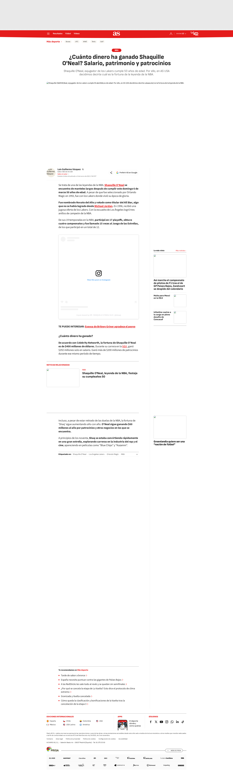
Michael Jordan (103, 206)
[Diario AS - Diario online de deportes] (116, 34)
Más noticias (180, 251)
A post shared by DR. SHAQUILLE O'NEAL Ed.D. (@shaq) (98, 315)
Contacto (50, 739)
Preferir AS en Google (128, 173)
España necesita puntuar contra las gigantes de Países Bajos (91, 680)
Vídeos (77, 34)
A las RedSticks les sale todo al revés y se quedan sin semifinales (93, 684)
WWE (85, 42)
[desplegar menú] (48, 33)
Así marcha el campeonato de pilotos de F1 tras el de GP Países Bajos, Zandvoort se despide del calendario (169, 285)
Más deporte (53, 41)
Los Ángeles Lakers (96, 454)
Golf (101, 42)
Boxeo (68, 42)
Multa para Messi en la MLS (162, 296)
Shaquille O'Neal (114, 185)
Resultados (57, 34)
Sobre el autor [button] (62, 174)
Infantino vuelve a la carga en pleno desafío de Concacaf (162, 316)
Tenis (94, 42)
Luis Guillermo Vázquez (69, 169)
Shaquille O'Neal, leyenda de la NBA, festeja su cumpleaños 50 (109, 374)
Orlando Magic (113, 454)
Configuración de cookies (107, 739)
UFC (76, 42)
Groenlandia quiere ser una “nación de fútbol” (169, 443)
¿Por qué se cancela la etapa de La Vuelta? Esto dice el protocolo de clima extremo (98, 690)
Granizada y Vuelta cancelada (75, 696)
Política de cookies (89, 739)
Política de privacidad (73, 739)
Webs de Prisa (176, 750)
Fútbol (68, 34)
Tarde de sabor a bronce (73, 675)
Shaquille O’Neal (79, 454)
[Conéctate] (171, 33)
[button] (111, 172)
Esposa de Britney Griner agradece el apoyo (110, 326)
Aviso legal (59, 739)
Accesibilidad (123, 739)
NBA (116, 50)
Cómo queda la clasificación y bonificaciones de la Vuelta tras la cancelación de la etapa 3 (93, 702)
